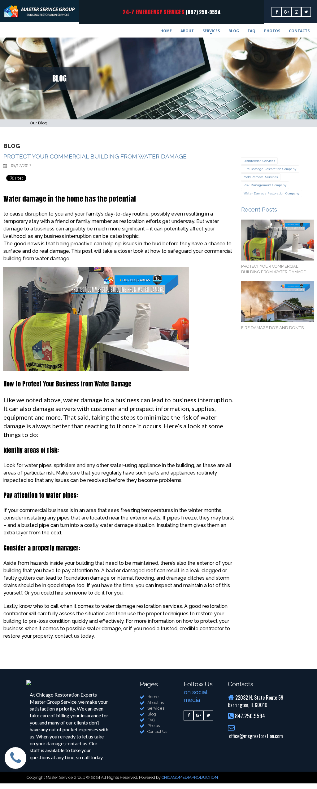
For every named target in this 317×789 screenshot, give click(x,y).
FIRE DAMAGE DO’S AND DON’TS (272, 327)
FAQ (251, 30)
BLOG (233, 30)
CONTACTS (299, 30)
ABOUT (187, 30)
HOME (166, 30)
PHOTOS (272, 30)
